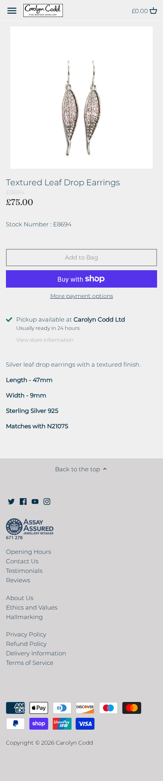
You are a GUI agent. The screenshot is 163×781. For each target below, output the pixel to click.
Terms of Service (29, 662)
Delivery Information (36, 653)
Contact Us (22, 561)
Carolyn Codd (74, 743)
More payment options (81, 296)
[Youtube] (35, 501)
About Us (19, 598)
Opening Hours (28, 551)
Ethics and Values (31, 607)
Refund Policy (26, 643)
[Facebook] (23, 501)
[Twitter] (11, 501)
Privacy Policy (26, 634)
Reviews (18, 580)
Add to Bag (81, 257)
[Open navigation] (12, 11)
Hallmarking (24, 617)
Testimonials (24, 570)
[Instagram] (47, 501)
